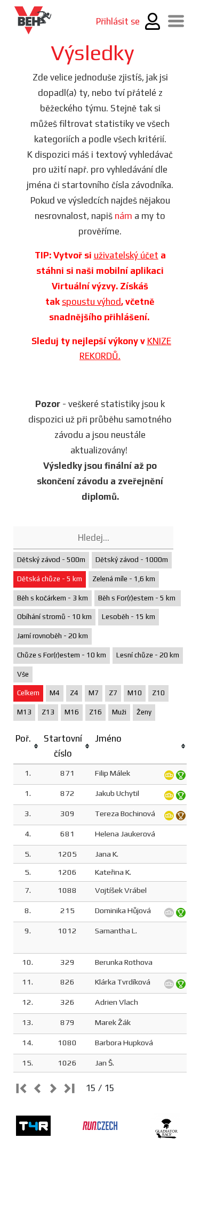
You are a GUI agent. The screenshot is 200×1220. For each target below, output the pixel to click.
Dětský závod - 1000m (131, 560)
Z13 (48, 712)
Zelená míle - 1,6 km (123, 579)
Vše (23, 674)
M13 (24, 712)
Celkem (28, 693)
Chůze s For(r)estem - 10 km (61, 655)
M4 (55, 693)
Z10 (158, 693)
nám (123, 215)
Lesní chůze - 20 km (147, 655)
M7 (94, 693)
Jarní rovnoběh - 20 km (52, 636)
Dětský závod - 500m (51, 560)
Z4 (74, 693)
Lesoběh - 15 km (128, 617)
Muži (119, 712)
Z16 (95, 712)
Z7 (113, 693)
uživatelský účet (126, 255)
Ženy (144, 712)
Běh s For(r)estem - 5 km (137, 598)
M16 (72, 712)
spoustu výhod (91, 301)
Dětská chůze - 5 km (49, 579)
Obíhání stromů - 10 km (54, 617)
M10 (134, 693)
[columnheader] (27, 746)
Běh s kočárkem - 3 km (52, 598)
